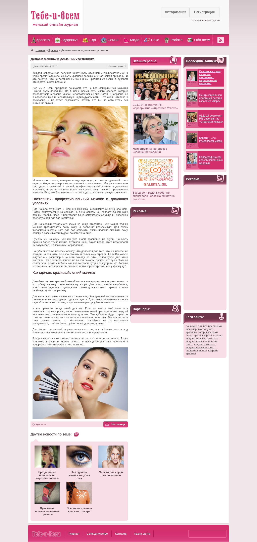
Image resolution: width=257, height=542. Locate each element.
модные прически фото (200, 347)
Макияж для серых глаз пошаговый (111, 474)
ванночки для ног (196, 326)
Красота (41, 424)
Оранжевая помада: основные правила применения (47, 513)
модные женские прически (202, 338)
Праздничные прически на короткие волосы (47, 475)
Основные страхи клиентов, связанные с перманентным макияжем (209, 77)
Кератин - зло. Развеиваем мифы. (211, 139)
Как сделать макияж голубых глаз (79, 475)
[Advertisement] (156, 259)
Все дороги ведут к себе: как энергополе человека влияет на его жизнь (154, 196)
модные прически (204, 344)
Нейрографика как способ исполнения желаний (150, 150)
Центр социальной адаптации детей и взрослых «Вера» (210, 98)
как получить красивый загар (200, 331)
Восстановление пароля (205, 20)
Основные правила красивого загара (79, 510)
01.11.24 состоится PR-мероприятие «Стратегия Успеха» (155, 106)
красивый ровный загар (208, 335)
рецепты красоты (196, 350)
